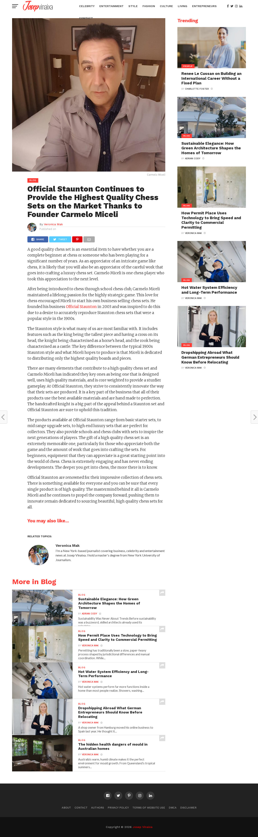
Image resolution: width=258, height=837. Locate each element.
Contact (86, 18)
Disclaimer (188, 807)
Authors (97, 807)
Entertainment (111, 6)
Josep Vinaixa (142, 827)
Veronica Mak (53, 224)
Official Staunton (81, 306)
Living (182, 6)
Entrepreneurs (204, 6)
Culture (166, 6)
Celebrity (87, 6)
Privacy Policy (118, 807)
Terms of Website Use (148, 807)
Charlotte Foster (197, 89)
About (66, 807)
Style (133, 6)
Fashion (149, 6)
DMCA (173, 807)
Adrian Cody (89, 613)
